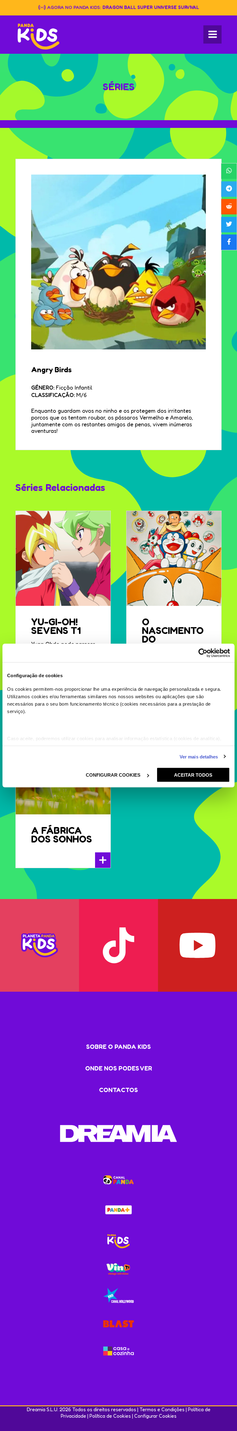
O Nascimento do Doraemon (173, 635)
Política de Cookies (110, 1416)
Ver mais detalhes (199, 756)
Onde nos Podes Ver (118, 1068)
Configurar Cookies (155, 1416)
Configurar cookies (114, 775)
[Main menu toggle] (212, 34)
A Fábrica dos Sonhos (61, 834)
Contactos (118, 1090)
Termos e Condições (162, 1409)
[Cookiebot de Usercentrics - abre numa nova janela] (203, 653)
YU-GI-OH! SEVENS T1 (56, 626)
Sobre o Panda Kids (118, 1046)
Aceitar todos (193, 775)
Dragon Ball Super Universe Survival (150, 7)
